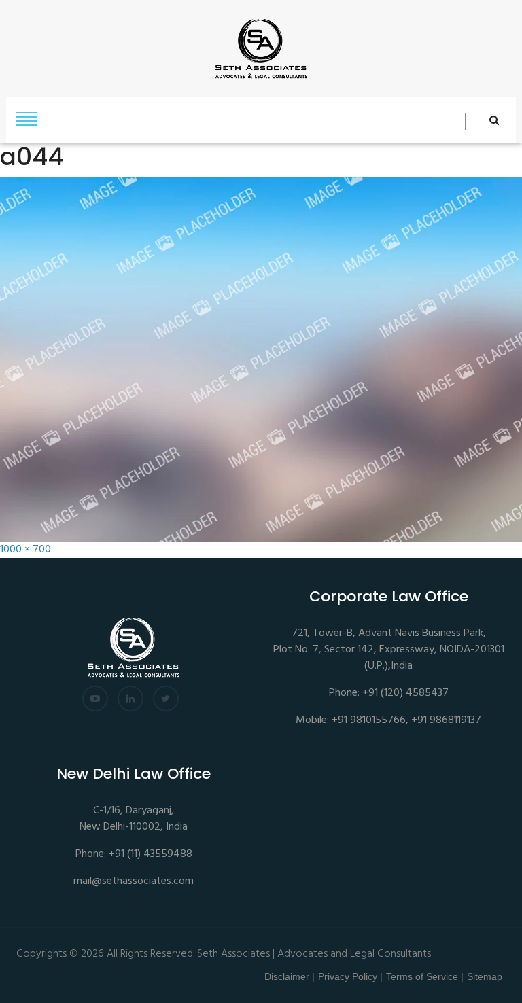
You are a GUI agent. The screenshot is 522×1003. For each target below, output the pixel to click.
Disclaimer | (289, 976)
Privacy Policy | (350, 976)
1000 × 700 (25, 550)
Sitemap (484, 976)
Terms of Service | (425, 976)
